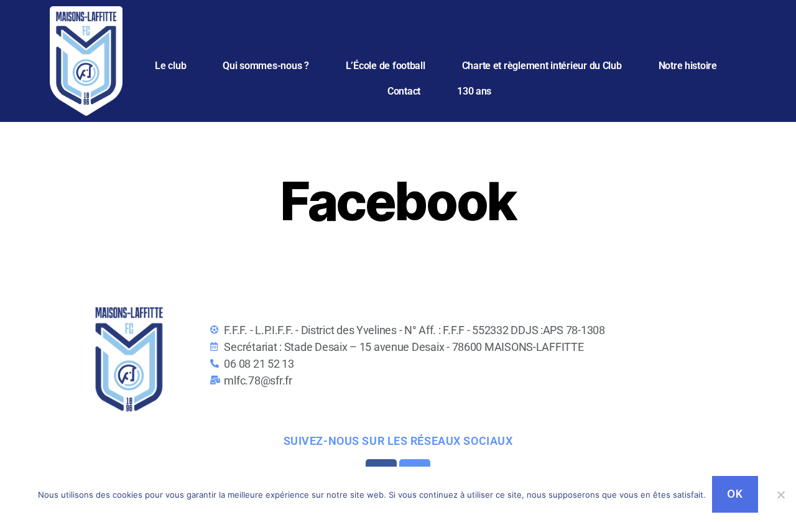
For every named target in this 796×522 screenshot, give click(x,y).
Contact (403, 91)
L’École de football (385, 66)
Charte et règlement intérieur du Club (542, 66)
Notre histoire (688, 66)
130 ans (474, 91)
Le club (170, 66)
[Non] (780, 494)
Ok (735, 494)
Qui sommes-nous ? (265, 66)
